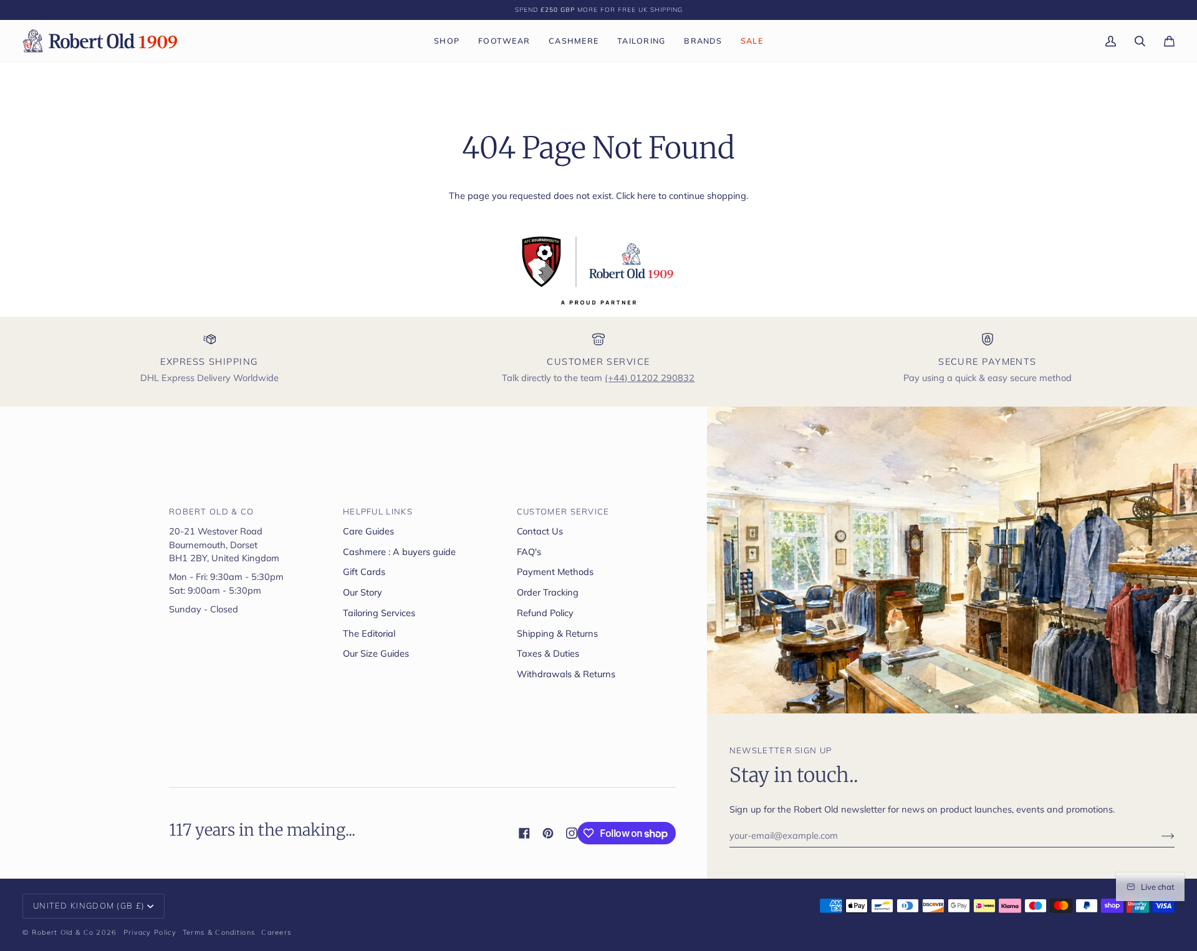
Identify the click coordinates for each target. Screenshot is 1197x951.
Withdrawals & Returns (566, 674)
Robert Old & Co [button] (211, 511)
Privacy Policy (149, 932)
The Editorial (369, 633)
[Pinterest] (548, 833)
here (646, 195)
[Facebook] (524, 833)
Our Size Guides (376, 653)
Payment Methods (555, 571)
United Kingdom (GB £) (89, 905)
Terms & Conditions (219, 932)
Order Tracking (548, 592)
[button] (447, 41)
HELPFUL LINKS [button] (378, 511)
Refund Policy (545, 613)
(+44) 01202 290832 (650, 378)
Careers (276, 932)
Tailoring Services (379, 613)
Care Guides (368, 531)
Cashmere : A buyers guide (399, 552)
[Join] (1158, 836)
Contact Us (540, 531)
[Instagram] (571, 833)
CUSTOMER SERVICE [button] (563, 511)
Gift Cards (364, 571)
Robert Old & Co (63, 932)
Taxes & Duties (548, 653)
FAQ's (529, 552)
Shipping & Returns (557, 633)
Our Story (362, 592)
